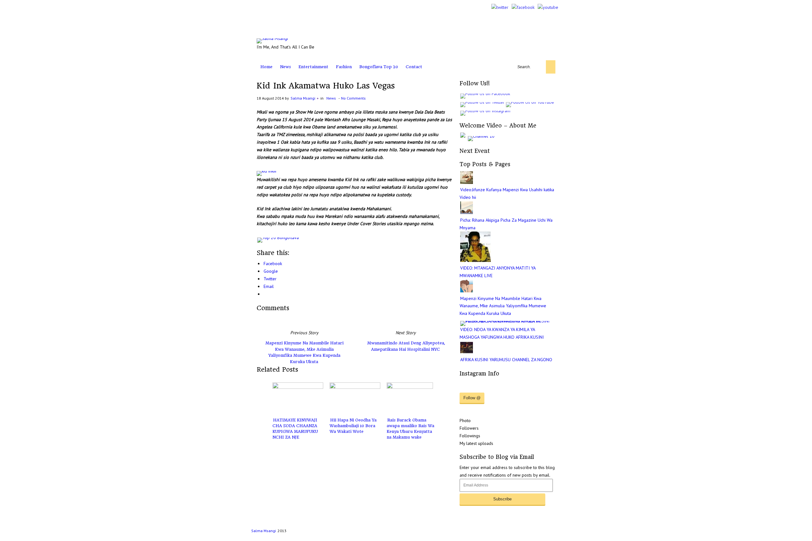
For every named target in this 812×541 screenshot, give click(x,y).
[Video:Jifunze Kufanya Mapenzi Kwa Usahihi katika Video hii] (467, 182)
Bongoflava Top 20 (378, 66)
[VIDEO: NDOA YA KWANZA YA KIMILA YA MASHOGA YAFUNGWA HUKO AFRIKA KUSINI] (508, 320)
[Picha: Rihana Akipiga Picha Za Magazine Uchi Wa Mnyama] (467, 212)
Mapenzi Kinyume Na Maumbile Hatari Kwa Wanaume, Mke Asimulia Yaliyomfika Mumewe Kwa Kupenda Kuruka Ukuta (304, 352)
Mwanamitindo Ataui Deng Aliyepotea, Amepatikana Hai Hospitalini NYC (406, 346)
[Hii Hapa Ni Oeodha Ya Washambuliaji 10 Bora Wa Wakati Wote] (355, 398)
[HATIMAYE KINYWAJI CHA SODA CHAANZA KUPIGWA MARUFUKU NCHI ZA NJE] (297, 398)
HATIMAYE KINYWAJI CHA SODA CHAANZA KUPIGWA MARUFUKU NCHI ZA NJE (295, 429)
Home (266, 66)
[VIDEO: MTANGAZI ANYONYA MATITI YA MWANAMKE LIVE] (475, 260)
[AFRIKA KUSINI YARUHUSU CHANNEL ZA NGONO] (467, 352)
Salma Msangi (303, 98)
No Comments (353, 98)
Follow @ (472, 397)
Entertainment (313, 66)
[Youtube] (548, 7)
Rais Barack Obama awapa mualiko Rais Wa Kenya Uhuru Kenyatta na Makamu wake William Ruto (410, 431)
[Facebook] (523, 7)
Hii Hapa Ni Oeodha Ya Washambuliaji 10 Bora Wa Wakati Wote (353, 426)
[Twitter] (499, 7)
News (285, 66)
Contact (414, 66)
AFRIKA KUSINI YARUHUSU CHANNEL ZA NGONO (506, 359)
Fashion (344, 66)
